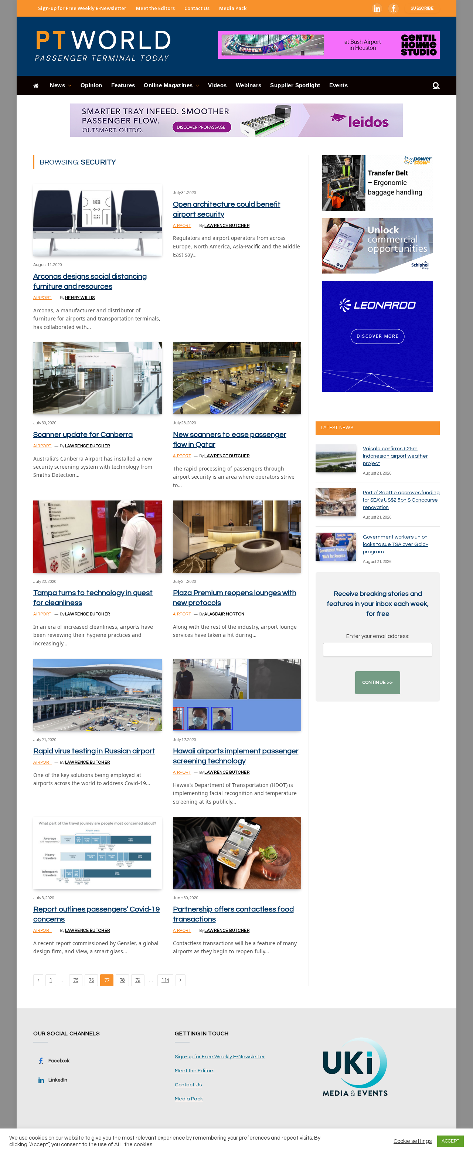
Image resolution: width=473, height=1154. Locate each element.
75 (75, 980)
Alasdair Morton (224, 614)
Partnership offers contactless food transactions (233, 914)
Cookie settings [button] (413, 1141)
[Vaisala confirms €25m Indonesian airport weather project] (336, 458)
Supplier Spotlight (295, 85)
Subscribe (422, 8)
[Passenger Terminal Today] (107, 46)
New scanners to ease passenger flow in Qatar (229, 439)
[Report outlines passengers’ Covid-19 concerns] (97, 853)
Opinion (91, 85)
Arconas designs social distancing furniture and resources (90, 281)
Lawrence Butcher (226, 226)
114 (165, 980)
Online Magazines (168, 85)
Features (123, 85)
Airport (42, 298)
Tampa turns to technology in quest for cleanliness (93, 598)
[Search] (435, 85)
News (57, 85)
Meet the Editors (155, 8)
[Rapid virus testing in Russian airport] (97, 695)
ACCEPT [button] (450, 1141)
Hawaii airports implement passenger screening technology (236, 756)
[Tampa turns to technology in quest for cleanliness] (97, 536)
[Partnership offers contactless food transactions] (237, 853)
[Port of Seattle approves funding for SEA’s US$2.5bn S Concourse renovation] (336, 502)
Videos (217, 85)
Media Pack (232, 8)
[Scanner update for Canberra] (97, 378)
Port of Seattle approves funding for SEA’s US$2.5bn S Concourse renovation (401, 500)
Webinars (249, 85)
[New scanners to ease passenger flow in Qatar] (237, 378)
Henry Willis (80, 298)
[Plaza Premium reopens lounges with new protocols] (237, 536)
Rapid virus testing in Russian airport (94, 751)
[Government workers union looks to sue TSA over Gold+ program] (336, 547)
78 (122, 980)
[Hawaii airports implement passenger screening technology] (237, 695)
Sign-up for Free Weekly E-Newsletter (82, 8)
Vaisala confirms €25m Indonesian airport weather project (395, 456)
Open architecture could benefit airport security (226, 209)
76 (91, 980)
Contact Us (197, 8)
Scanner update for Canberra (83, 434)
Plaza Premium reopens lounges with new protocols (234, 598)
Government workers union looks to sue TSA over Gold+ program (395, 544)
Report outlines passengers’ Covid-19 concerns (96, 914)
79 (137, 980)
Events (338, 85)
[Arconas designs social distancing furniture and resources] (97, 220)
